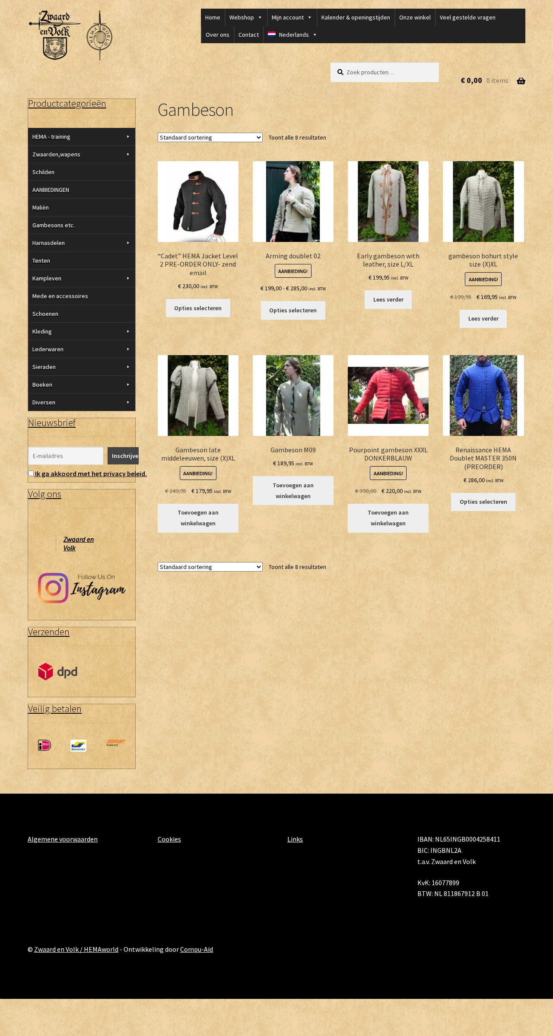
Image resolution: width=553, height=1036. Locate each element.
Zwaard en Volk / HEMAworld (76, 949)
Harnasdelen (48, 243)
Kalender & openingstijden (355, 17)
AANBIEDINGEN (50, 190)
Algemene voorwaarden (63, 839)
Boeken (42, 384)
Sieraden (44, 367)
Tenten (41, 260)
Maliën (40, 207)
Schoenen (45, 314)
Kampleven (46, 278)
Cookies (169, 839)
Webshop (241, 17)
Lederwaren (48, 349)
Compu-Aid (196, 949)
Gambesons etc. (53, 225)
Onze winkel (415, 17)
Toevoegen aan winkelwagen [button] (198, 517)
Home (212, 17)
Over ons (217, 34)
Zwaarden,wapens (56, 154)
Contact (248, 34)
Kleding (42, 331)
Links (295, 839)
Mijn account (288, 17)
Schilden (43, 172)
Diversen (43, 402)
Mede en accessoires (60, 296)
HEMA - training (51, 136)
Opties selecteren (198, 308)
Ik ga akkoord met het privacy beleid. (91, 473)
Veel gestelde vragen (468, 17)
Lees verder (388, 299)
